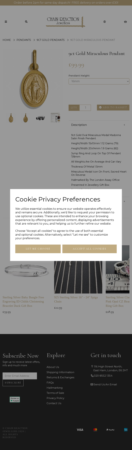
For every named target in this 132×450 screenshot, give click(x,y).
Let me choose (38, 248)
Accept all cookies (89, 248)
